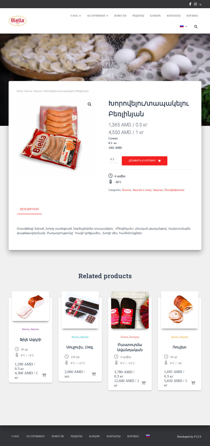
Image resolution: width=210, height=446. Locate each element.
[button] (80, 15)
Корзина (192, 15)
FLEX (197, 436)
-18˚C (118, 182)
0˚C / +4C (176, 363)
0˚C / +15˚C (78, 363)
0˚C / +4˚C (27, 355)
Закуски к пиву (141, 189)
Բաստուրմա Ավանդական (130, 347)
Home (20, 91)
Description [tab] (29, 209)
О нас (75, 15)
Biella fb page (190, 4)
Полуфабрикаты (174, 189)
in (200, 4)
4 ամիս (125, 357)
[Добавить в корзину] (44, 376)
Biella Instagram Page (195, 4)
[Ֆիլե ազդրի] (30, 306)
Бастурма (134, 337)
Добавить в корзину (142, 160)
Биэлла (28, 91)
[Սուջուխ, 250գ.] (80, 310)
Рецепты (138, 15)
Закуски (38, 91)
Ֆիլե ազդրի (30, 340)
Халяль (124, 337)
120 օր (75, 357)
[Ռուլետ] (180, 310)
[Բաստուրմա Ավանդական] (130, 310)
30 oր (24, 349)
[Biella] (18, 21)
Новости (120, 15)
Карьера (155, 15)
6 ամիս (120, 176)
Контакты (173, 15)
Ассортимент (96, 15)
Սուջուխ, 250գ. (80, 347)
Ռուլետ (179, 347)
